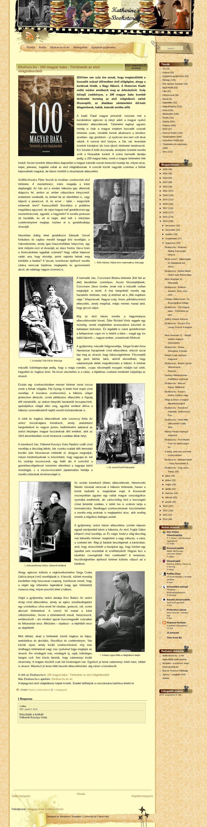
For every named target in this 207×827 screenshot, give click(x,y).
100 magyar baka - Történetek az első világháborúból (78, 674)
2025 (165, 173)
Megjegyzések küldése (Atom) (45, 809)
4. (25, 565)
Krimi (165, 110)
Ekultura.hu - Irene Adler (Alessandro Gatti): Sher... (176, 423)
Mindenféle (168, 114)
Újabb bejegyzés (21, 796)
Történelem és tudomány (175, 144)
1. (95, 262)
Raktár (42, 47)
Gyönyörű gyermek (175, 602)
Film (165, 91)
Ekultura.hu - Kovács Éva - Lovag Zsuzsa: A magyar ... (178, 327)
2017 (165, 208)
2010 (165, 519)
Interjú (166, 99)
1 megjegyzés (60, 690)
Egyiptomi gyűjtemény (103, 47)
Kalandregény (169, 106)
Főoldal (31, 47)
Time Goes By (174, 637)
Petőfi (165, 118)
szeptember (171, 238)
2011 (165, 515)
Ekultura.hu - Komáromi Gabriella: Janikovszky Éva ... (177, 411)
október (169, 234)
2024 (165, 178)
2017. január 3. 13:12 (28, 709)
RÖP (165, 129)
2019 (165, 199)
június (168, 480)
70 (164, 68)
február (169, 497)
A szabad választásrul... (178, 625)
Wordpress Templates (70, 816)
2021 (165, 191)
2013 (165, 506)
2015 (165, 217)
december (170, 225)
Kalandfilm (167, 102)
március (169, 493)
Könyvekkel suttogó (177, 586)
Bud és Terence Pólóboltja (175, 670)
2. (31, 360)
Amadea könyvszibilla (178, 599)
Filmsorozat (168, 95)
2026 (165, 169)
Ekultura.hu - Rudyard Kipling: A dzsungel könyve (175, 251)
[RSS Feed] (28, 34)
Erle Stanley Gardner (173, 84)
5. (101, 655)
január (168, 502)
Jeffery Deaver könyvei (176, 319)
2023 (165, 182)
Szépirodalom (43, 690)
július (168, 476)
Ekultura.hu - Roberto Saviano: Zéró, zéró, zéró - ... (176, 291)
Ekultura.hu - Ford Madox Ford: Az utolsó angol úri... (177, 443)
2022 (165, 186)
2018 (165, 204)
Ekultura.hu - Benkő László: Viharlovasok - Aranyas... (178, 367)
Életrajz (166, 80)
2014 (165, 221)
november (170, 230)
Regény (32, 690)
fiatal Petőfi (168, 87)
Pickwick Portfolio (176, 622)
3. (107, 467)
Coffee (23, 706)
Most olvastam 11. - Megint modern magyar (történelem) (178, 339)
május (168, 484)
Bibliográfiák (80, 47)
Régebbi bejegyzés (142, 796)
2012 (165, 510)
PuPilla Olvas (174, 574)
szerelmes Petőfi (171, 140)
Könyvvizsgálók (175, 548)
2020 (165, 195)
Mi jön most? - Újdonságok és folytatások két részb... (178, 263)
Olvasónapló (173, 561)
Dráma (166, 72)
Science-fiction (170, 133)
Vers (165, 151)
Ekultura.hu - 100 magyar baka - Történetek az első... (177, 311)
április (168, 489)
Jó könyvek (173, 633)
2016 (165, 212)
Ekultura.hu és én (60, 47)
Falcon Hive (103, 816)
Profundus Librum (176, 609)
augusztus (170, 243)
